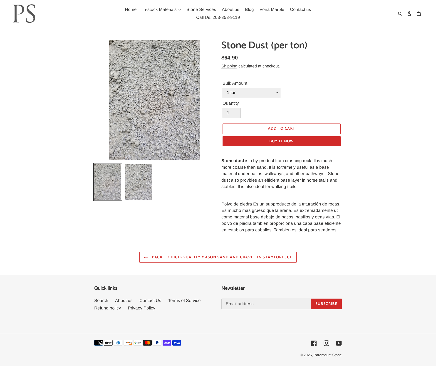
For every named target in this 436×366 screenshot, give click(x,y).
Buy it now (281, 141)
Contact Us (150, 300)
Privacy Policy (141, 308)
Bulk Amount (235, 83)
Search (101, 300)
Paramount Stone (328, 355)
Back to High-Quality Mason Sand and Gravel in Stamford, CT (221, 257)
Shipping (229, 66)
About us (124, 300)
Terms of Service (184, 300)
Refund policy (107, 308)
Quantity (231, 103)
